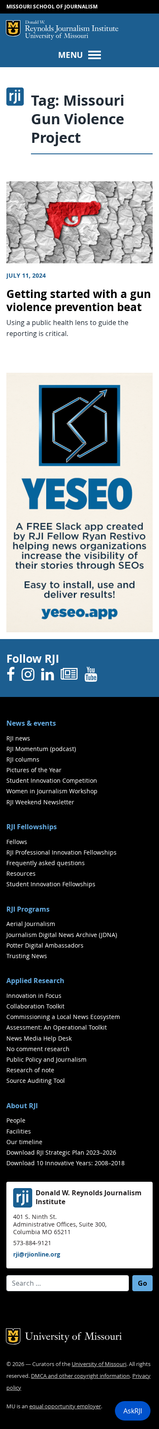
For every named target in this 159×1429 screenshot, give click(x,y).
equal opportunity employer (65, 1406)
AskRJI (132, 1410)
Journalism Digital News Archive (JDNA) (61, 935)
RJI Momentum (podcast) (41, 749)
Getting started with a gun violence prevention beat (78, 300)
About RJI (22, 1105)
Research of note (30, 1070)
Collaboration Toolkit (35, 1006)
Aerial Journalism (30, 924)
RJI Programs (28, 909)
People (15, 1120)
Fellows (16, 842)
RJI (71, 26)
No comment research (38, 1049)
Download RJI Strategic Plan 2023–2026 (61, 1152)
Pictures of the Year (33, 770)
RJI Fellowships (31, 826)
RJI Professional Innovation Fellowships (61, 852)
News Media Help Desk (39, 1038)
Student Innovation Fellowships (50, 884)
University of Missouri (56, 36)
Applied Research (35, 980)
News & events (31, 723)
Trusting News (26, 956)
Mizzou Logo (13, 28)
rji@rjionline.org (36, 1254)
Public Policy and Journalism (46, 1059)
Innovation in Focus (33, 996)
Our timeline (24, 1142)
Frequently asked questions (45, 863)
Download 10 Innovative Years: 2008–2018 (65, 1163)
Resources (21, 873)
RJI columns (22, 759)
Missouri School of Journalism (52, 6)
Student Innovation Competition (51, 780)
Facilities (18, 1131)
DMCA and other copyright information (80, 1376)
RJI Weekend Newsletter (40, 802)
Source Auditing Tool (35, 1081)
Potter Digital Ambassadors (45, 945)
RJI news (18, 738)
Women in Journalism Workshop (52, 791)
